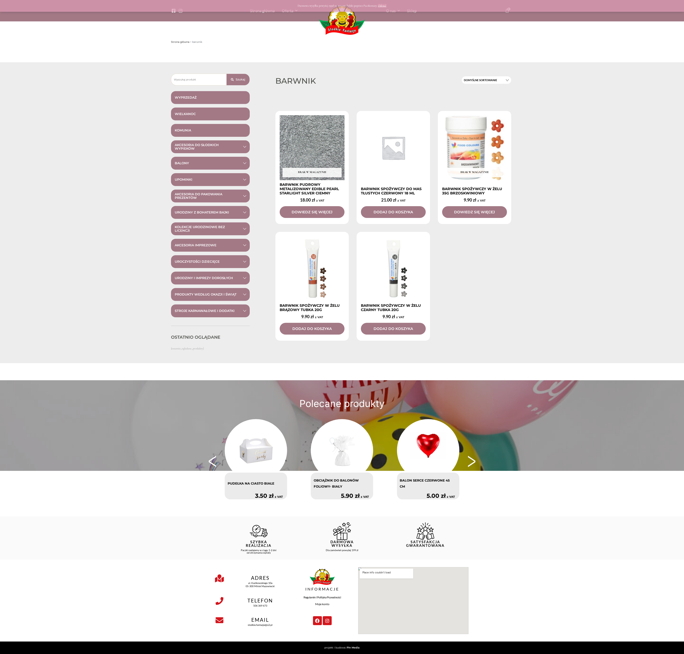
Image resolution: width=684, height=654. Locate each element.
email (260, 620)
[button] (212, 461)
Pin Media (353, 647)
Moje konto (322, 604)
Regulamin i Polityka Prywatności (322, 597)
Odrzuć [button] (382, 5)
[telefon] (219, 601)
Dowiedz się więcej (312, 212)
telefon (260, 600)
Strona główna (180, 42)
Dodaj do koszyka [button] (393, 212)
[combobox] (199, 79)
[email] (219, 620)
